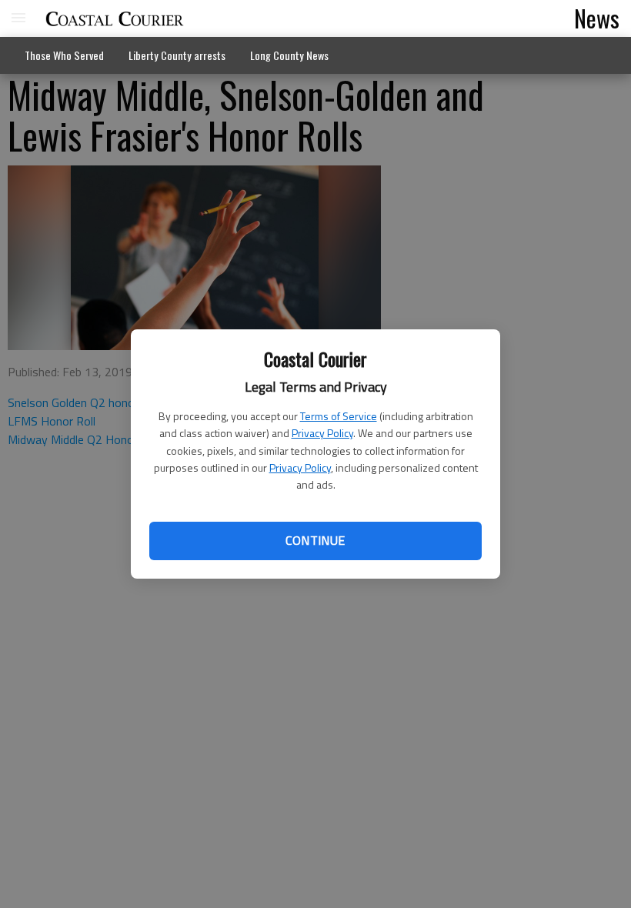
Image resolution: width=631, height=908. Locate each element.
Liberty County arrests (177, 55)
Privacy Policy (322, 433)
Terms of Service (338, 416)
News (596, 17)
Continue (315, 540)
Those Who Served (64, 55)
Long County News (289, 55)
